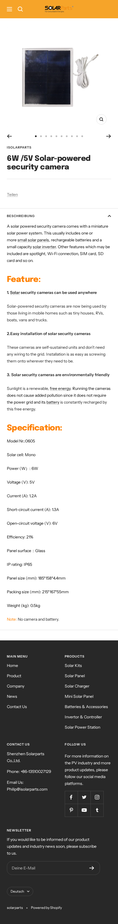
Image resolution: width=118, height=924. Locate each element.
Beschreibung (21, 216)
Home (12, 665)
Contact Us (17, 706)
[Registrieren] (91, 868)
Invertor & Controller (83, 716)
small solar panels (33, 239)
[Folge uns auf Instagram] (97, 797)
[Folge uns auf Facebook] (71, 797)
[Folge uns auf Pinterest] (71, 810)
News (12, 696)
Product (14, 675)
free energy (60, 388)
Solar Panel (75, 675)
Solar (15, 292)
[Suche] (20, 9)
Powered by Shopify (46, 907)
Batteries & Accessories (86, 706)
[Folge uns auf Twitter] (84, 797)
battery (52, 402)
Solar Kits (73, 665)
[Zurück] (9, 136)
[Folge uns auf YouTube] (84, 810)
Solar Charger (77, 686)
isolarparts (19, 147)
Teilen (12, 194)
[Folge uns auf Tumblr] (97, 810)
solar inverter (44, 246)
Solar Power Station (82, 727)
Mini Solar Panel (79, 696)
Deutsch (17, 891)
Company (15, 686)
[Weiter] (108, 136)
